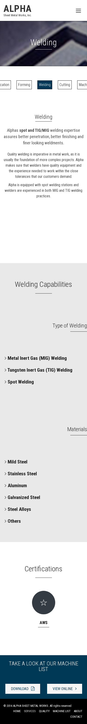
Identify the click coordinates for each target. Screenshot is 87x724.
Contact (76, 716)
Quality (44, 711)
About (78, 711)
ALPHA (17, 10)
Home (17, 711)
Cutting (64, 85)
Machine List (62, 711)
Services (30, 711)
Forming (24, 85)
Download (20, 689)
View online (63, 689)
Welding (45, 85)
